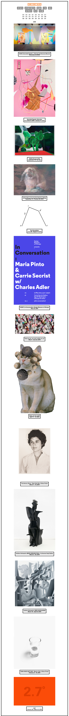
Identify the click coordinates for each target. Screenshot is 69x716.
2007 (26, 18)
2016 (23, 16)
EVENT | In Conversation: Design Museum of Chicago (34, 307)
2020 (36, 14)
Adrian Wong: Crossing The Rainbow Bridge (34, 197)
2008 (23, 18)
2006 (29, 18)
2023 (26, 14)
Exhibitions (20, 8)
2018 (42, 14)
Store (50, 8)
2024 (23, 14)
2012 (36, 16)
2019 (39, 14)
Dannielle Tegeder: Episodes (34, 119)
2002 (42, 18)
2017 (45, 14)
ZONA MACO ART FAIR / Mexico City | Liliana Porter (34, 671)
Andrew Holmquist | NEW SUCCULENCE (34, 610)
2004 (36, 18)
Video (35, 11)
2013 (33, 16)
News (45, 8)
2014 (29, 16)
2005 (33, 18)
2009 (45, 16)
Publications (28, 11)
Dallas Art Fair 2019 (34, 415)
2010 (42, 16)
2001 (45, 18)
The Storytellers (34, 230)
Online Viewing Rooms (29, 8)
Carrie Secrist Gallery (34, 4)
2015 (26, 16)
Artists (39, 8)
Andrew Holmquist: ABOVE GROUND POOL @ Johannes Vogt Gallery (34, 553)
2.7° (34, 708)
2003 (39, 18)
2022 (29, 14)
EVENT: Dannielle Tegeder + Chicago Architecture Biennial (34, 53)
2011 (39, 16)
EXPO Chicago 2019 (34, 158)
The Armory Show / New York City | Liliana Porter (34, 483)
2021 (33, 14)
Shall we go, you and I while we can (34, 338)
